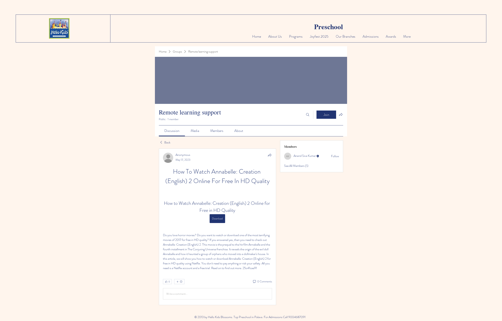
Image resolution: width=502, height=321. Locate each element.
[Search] (307, 115)
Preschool (328, 27)
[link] (171, 130)
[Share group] (340, 114)
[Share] (269, 155)
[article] (217, 227)
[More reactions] (179, 281)
